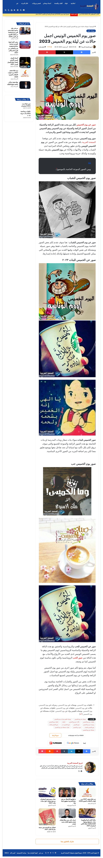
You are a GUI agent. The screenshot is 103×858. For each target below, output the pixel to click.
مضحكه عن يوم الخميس (88, 730)
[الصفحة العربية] (89, 7)
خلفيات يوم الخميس (53, 722)
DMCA (7, 853)
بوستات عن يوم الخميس (80, 719)
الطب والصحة (58, 3)
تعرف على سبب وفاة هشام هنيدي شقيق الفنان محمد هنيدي (68, 822)
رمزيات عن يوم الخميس (88, 724)
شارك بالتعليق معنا (67, 842)
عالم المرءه (24, 3)
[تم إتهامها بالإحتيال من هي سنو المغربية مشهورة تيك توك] (67, 792)
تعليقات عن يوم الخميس (88, 722)
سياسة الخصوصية (21, 853)
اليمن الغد (12, 853)
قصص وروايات (36, 3)
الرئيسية (92, 26)
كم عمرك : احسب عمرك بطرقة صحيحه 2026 (56, 14)
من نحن (41, 853)
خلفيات (63, 722)
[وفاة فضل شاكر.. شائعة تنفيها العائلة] (25, 85)
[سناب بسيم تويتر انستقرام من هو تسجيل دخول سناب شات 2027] (47, 792)
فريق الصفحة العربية (87, 47)
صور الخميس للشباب (89, 727)
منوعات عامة (85, 26)
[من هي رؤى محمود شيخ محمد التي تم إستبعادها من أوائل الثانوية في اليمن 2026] (25, 31)
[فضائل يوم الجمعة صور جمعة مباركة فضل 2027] (47, 817)
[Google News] (73, 743)
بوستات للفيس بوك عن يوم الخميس (62, 719)
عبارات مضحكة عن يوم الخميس (62, 727)
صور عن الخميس (77, 727)
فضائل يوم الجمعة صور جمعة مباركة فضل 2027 (47, 828)
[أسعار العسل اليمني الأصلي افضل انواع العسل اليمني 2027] (25, 62)
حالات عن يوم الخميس (74, 722)
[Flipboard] (56, 743)
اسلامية (73, 3)
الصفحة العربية (89, 142)
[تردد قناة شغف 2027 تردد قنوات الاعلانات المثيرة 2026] (87, 792)
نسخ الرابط (55, 735)
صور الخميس (76, 724)
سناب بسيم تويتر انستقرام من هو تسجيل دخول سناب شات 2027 (48, 801)
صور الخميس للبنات (53, 724)
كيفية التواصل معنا (33, 853)
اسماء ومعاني (47, 3)
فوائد (66, 3)
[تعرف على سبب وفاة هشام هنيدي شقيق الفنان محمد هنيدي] (67, 813)
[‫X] (79, 771)
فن (17, 3)
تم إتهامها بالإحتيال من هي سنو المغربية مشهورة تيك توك (68, 801)
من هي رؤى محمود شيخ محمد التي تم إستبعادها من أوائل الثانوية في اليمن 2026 (13, 32)
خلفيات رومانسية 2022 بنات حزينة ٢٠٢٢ (26, 113)
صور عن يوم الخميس (86, 124)
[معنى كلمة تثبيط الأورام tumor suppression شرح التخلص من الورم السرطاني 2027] (25, 45)
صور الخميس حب (66, 724)
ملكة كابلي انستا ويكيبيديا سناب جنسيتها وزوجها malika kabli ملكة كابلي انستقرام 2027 (88, 823)
